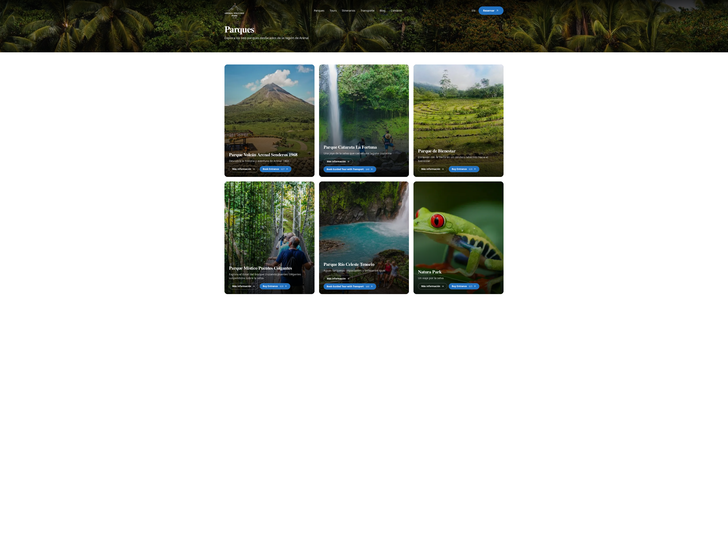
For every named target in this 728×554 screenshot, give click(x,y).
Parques (319, 10)
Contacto (396, 10)
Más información (241, 169)
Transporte (367, 10)
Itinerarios (348, 10)
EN (473, 10)
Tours (333, 10)
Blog (382, 10)
